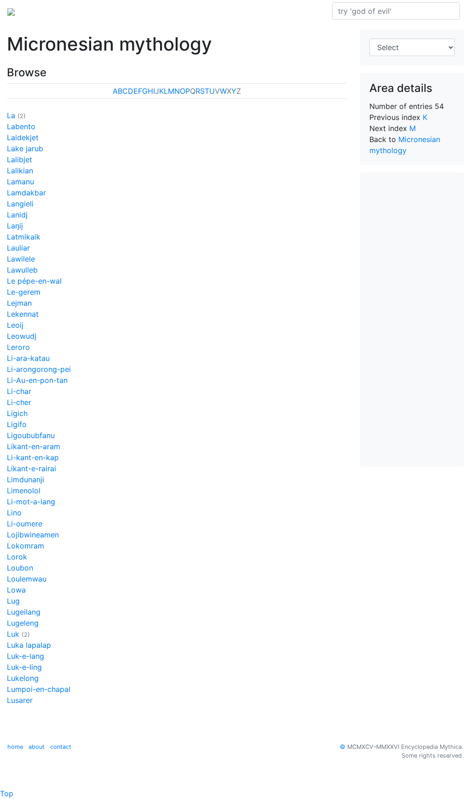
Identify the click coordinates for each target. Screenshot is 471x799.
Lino (14, 512)
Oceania (84, 11)
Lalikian (20, 170)
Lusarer (20, 700)
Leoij (15, 325)
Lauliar (18, 247)
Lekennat (23, 314)
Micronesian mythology (146, 11)
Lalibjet (19, 159)
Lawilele (21, 258)
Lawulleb (22, 269)
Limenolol (23, 490)
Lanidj (17, 214)
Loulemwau (26, 578)
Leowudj (21, 336)
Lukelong (23, 678)
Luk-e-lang (25, 656)
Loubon (20, 567)
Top (6, 793)
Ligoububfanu (31, 435)
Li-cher (19, 402)
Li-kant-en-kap (33, 457)
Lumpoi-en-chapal (38, 689)
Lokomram (25, 545)
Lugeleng (23, 623)
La (11, 115)
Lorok (17, 556)
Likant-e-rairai (31, 468)
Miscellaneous (254, 11)
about (37, 746)
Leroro (18, 347)
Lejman (19, 303)
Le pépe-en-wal (34, 280)
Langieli (20, 203)
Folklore (208, 11)
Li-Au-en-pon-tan (37, 380)
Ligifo (17, 424)
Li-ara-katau (28, 358)
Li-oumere (24, 523)
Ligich (17, 413)
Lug (13, 600)
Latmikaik (23, 236)
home (15, 746)
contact (60, 746)
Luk (13, 634)
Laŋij (15, 225)
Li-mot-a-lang (31, 501)
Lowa (16, 589)
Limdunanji (25, 479)
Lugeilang (23, 611)
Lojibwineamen (33, 534)
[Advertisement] (412, 319)
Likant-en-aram (33, 446)
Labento (21, 126)
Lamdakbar (26, 192)
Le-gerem (23, 292)
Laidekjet (23, 137)
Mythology (44, 11)
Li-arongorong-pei (39, 369)
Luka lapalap (29, 645)
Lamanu (20, 181)
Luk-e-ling (24, 667)
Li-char (19, 391)
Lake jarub (25, 148)
